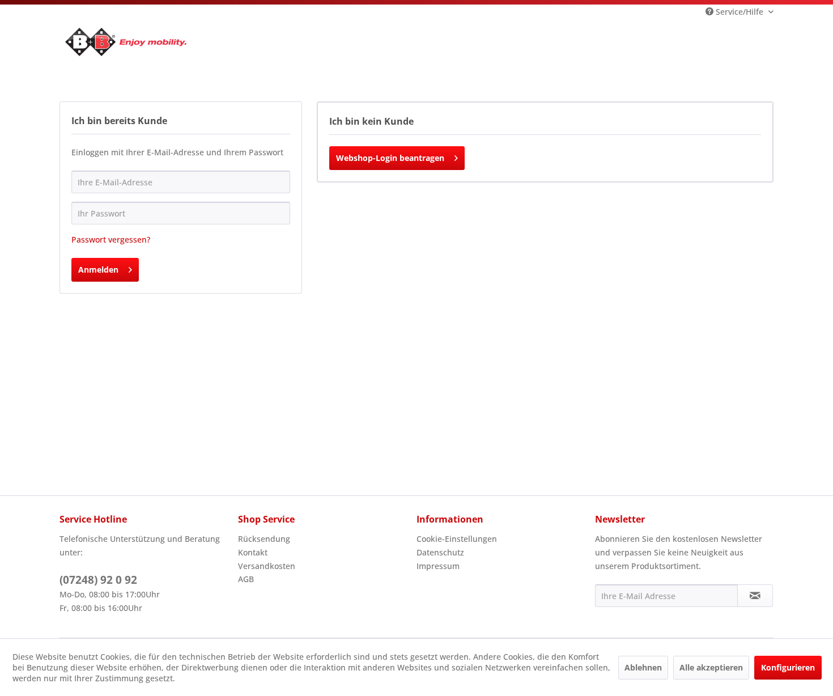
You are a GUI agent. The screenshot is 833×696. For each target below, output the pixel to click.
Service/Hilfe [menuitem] (739, 11)
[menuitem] (324, 539)
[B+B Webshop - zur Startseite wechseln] (125, 42)
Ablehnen (643, 667)
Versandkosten (266, 566)
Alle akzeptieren (711, 667)
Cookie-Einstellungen (456, 538)
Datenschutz (440, 552)
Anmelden (98, 269)
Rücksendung (264, 538)
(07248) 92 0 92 (98, 579)
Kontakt (252, 552)
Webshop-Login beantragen (390, 157)
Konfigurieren (788, 667)
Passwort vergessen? (110, 239)
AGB (246, 579)
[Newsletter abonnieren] (755, 595)
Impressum (438, 566)
